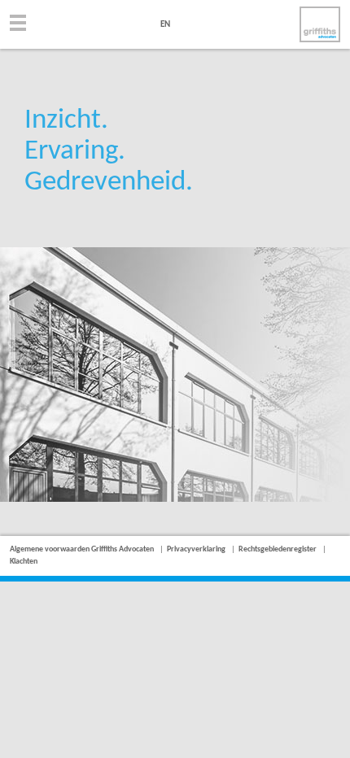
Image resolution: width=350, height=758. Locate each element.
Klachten (23, 561)
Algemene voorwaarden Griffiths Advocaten (82, 549)
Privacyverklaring (196, 549)
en (165, 24)
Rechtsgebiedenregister (277, 549)
